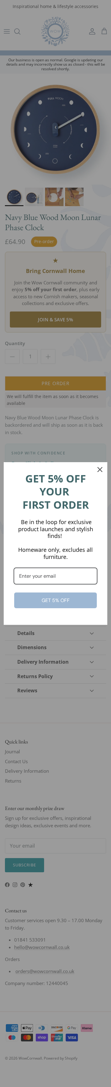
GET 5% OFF (56, 600)
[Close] (99, 469)
